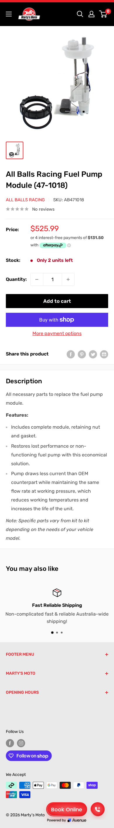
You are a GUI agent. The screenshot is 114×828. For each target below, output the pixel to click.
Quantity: (16, 279)
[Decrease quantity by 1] (37, 279)
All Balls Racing (25, 199)
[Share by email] (104, 354)
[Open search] (80, 14)
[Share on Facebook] (71, 354)
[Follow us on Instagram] (21, 743)
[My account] (91, 14)
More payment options (57, 333)
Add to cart (57, 301)
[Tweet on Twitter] (93, 354)
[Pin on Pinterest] (82, 354)
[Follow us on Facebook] (10, 743)
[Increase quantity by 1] (68, 279)
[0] (103, 14)
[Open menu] (9, 14)
